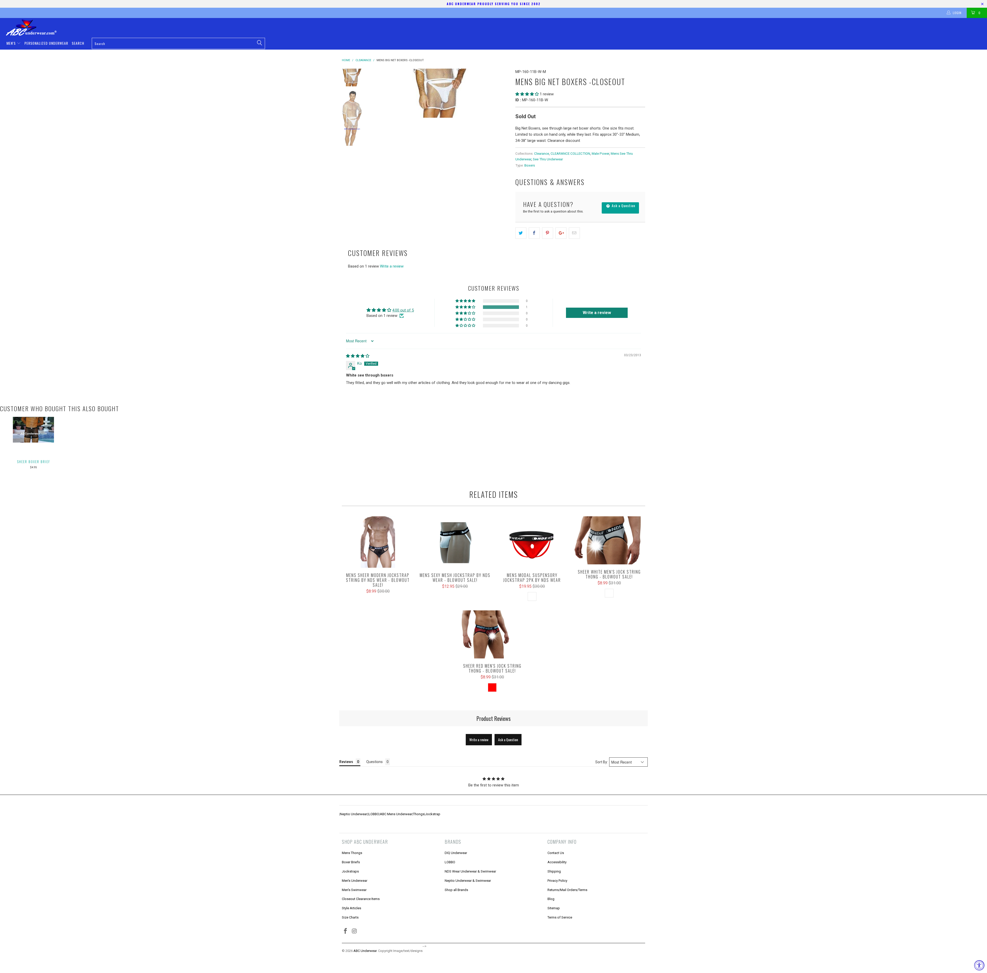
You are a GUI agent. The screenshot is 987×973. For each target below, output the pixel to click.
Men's (11, 43)
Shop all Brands (456, 890)
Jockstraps (350, 871)
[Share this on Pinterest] (547, 233)
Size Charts (350, 917)
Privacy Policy (557, 881)
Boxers (529, 165)
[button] (527, 94)
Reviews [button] (346, 762)
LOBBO (374, 814)
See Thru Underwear (548, 159)
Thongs (418, 814)
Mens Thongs (352, 853)
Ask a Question (623, 205)
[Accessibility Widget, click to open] (979, 965)
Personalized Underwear (46, 43)
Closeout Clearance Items (361, 899)
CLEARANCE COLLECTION (570, 153)
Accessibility (556, 862)
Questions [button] (374, 762)
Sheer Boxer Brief (33, 461)
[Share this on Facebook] (534, 233)
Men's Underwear (354, 881)
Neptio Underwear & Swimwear (468, 881)
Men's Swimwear (354, 890)
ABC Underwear (365, 951)
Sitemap (553, 908)
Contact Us (555, 853)
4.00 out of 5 (403, 310)
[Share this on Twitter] (520, 233)
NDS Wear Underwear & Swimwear (470, 871)
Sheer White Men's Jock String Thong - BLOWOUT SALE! (609, 540)
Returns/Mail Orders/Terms (567, 890)
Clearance (541, 153)
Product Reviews (494, 718)
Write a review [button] (597, 312)
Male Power (600, 153)
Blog (550, 899)
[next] (502, 93)
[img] (357, 356)
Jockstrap (432, 814)
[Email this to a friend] (574, 233)
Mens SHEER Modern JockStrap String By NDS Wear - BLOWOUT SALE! (378, 542)
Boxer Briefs (351, 862)
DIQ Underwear (456, 853)
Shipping (554, 871)
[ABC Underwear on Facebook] (346, 931)
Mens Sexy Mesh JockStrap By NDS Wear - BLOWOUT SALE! (455, 542)
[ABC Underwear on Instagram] (355, 931)
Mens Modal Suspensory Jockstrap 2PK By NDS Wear (532, 542)
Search (78, 43)
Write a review (392, 266)
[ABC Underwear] (496, 27)
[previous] (378, 93)
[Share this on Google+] (560, 233)
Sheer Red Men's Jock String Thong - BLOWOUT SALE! (492, 634)
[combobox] (178, 43)
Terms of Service (559, 917)
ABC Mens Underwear (396, 814)
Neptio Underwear (353, 814)
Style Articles (351, 908)
